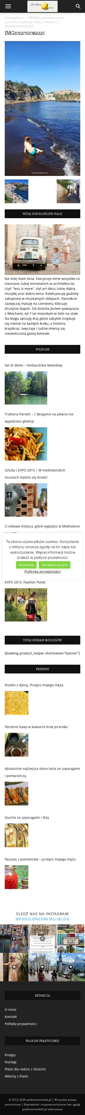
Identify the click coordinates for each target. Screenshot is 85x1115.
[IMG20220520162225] (42, 175)
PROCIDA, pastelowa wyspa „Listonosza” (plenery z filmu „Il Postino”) (34, 20)
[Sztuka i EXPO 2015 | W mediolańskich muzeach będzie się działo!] (26, 500)
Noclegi (11, 1062)
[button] (8, 6)
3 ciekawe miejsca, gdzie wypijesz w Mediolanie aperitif (42, 530)
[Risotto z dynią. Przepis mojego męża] (16, 704)
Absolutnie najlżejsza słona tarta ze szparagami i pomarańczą (42, 772)
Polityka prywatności (21, 1023)
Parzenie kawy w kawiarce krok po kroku (36, 727)
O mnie (10, 1009)
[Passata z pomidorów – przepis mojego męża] (16, 878)
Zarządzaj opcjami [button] (55, 565)
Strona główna (14, 18)
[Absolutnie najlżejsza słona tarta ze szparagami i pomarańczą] (16, 795)
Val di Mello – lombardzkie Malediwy (33, 365)
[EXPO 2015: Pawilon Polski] (26, 604)
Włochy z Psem (16, 1076)
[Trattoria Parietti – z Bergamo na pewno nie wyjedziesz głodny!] (26, 444)
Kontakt (11, 1016)
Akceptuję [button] (26, 565)
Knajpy (10, 1055)
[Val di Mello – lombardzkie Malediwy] (26, 388)
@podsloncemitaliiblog (43, 919)
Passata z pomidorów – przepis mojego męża (40, 859)
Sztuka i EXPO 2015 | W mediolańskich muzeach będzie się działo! (35, 474)
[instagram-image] (14, 938)
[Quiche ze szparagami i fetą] (16, 836)
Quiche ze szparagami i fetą (27, 817)
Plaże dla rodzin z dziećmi (25, 1069)
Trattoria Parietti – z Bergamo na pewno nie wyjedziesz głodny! (39, 417)
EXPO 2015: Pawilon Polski (25, 582)
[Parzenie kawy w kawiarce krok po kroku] (16, 746)
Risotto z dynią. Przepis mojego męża (34, 685)
